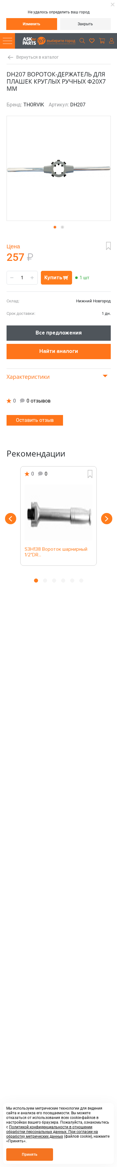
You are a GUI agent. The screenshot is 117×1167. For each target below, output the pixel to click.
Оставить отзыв (35, 420)
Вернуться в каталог (37, 57)
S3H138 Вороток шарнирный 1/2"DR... (56, 552)
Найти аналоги (58, 351)
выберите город (61, 41)
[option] (58, 516)
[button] (55, 227)
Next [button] (106, 518)
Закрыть (85, 24)
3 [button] (54, 581)
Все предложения (59, 333)
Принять (29, 1154)
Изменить (31, 24)
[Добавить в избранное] (108, 246)
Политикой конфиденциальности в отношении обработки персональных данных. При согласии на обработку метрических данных (52, 1132)
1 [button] (36, 581)
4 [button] (63, 581)
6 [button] (81, 581)
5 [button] (72, 581)
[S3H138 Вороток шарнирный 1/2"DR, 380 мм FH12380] (58, 512)
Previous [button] (10, 518)
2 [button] (45, 581)
